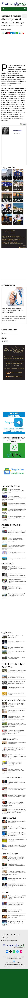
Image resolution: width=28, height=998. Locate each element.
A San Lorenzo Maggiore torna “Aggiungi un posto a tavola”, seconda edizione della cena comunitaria (13, 718)
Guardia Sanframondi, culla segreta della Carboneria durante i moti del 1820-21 (14, 568)
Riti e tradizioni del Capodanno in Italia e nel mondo (16, 916)
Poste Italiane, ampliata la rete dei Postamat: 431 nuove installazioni (17, 827)
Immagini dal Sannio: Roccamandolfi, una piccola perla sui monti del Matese (14, 498)
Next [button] (25, 306)
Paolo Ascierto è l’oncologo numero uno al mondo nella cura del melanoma (13, 866)
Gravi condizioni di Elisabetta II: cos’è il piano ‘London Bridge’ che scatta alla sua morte (14, 885)
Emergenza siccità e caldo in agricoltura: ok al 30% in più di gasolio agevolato (12, 804)
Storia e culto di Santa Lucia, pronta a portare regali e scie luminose (12, 923)
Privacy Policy (11, 958)
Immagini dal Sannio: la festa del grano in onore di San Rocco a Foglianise (13, 518)
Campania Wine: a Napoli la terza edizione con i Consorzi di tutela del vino (13, 797)
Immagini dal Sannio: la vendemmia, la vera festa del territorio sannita (13, 491)
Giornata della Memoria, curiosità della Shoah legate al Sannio (16, 682)
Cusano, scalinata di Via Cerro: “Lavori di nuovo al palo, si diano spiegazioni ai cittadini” (13, 705)
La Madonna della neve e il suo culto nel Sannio (16, 553)
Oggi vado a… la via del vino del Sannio (16, 652)
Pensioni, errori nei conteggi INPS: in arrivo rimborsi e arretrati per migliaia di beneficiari (14, 897)
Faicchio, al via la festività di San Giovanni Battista (16, 711)
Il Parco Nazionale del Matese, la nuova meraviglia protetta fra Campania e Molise (13, 547)
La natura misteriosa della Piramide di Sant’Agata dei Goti (16, 676)
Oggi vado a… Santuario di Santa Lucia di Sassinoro (16, 658)
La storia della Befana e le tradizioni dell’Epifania (15, 910)
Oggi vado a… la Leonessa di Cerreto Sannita (15, 636)
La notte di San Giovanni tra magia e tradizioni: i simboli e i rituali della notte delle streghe (14, 532)
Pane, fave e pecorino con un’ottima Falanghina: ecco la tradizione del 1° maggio (12, 539)
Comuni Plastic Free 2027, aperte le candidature (17, 822)
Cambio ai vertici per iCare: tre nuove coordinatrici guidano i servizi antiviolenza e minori (13, 732)
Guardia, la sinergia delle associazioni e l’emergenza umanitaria (12, 588)
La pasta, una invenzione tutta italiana (16, 693)
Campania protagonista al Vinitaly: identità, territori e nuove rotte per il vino (14, 847)
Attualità (17, 25)
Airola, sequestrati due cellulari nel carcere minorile (17, 743)
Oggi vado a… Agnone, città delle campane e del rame (16, 642)
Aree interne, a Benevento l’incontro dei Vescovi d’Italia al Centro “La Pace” (13, 771)
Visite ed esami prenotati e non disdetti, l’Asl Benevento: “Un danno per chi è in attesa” (13, 749)
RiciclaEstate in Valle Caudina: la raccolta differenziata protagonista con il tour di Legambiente (14, 756)
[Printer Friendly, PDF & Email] (23, 124)
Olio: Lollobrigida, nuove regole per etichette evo (17, 840)
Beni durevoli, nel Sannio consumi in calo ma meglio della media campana (14, 789)
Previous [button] (2, 306)
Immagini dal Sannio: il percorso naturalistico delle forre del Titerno (17, 504)
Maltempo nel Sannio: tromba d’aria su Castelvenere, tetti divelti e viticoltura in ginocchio (14, 725)
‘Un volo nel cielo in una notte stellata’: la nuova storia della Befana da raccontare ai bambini (13, 904)
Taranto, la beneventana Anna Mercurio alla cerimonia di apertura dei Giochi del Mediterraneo (14, 834)
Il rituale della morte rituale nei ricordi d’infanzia (16, 688)
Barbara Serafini (6, 25)
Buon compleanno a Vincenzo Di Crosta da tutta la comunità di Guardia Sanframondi (13, 595)
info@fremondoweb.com (10, 940)
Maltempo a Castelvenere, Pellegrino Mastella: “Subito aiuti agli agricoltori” (13, 782)
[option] (14, 306)
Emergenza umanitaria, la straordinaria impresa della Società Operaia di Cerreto (14, 581)
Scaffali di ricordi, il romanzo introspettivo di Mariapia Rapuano (17, 574)
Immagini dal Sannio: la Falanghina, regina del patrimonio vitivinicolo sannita (14, 511)
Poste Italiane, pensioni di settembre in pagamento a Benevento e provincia (12, 763)
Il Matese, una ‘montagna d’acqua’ (17, 558)
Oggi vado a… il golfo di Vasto (15, 647)
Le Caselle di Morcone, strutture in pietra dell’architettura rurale (17, 671)
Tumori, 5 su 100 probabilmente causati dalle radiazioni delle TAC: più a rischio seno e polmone (14, 873)
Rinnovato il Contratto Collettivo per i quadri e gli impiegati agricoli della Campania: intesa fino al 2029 (14, 811)
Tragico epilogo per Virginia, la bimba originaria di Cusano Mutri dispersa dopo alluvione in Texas (13, 858)
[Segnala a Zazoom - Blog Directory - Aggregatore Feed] (14, 960)
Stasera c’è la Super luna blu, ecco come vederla (17, 879)
